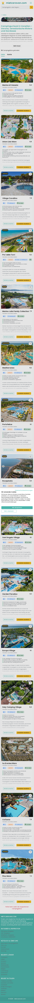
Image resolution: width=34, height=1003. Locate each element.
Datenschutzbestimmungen (24, 490)
